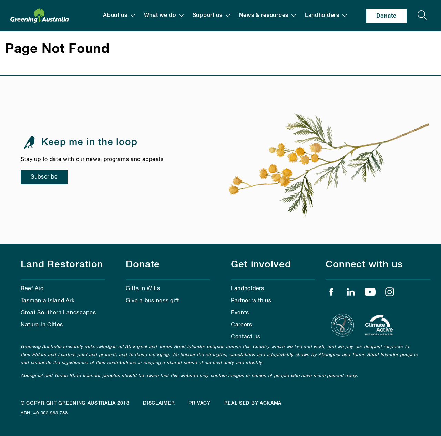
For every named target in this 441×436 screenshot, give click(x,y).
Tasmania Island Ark (47, 301)
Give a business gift (152, 301)
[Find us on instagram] (389, 293)
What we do (160, 15)
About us (115, 15)
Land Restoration (62, 265)
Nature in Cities (42, 325)
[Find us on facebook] (331, 293)
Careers (241, 325)
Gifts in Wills (143, 289)
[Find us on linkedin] (350, 293)
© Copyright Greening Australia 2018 (75, 403)
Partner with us (251, 301)
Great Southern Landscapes (58, 313)
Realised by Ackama (253, 403)
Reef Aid (32, 289)
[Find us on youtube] (370, 293)
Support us (208, 15)
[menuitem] (119, 15)
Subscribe (44, 177)
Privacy (199, 403)
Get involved (261, 265)
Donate (386, 16)
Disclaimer (159, 403)
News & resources (263, 15)
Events (240, 313)
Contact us (245, 337)
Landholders (322, 15)
